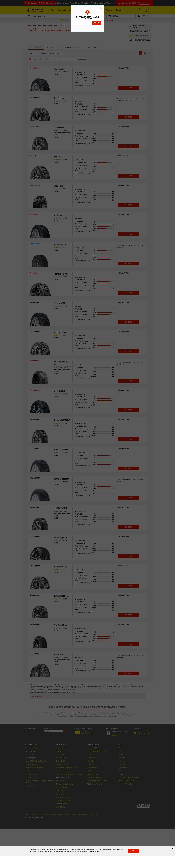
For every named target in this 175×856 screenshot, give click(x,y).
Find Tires (97, 23)
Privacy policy (94, 852)
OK (133, 851)
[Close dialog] (101, 8)
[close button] (173, 849)
